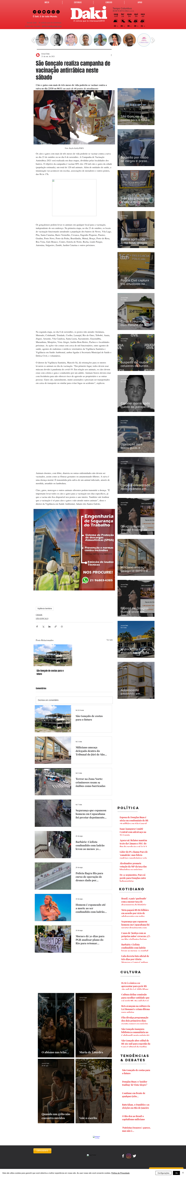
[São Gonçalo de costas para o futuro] (53, 655)
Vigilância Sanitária (44, 608)
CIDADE (39, 615)
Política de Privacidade (120, 1173)
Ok (176, 1173)
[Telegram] (34, 12)
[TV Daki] (44, 12)
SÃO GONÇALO (42, 618)
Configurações (163, 1173)
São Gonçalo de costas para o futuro (50, 672)
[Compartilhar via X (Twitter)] (43, 626)
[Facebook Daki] (39, 12)
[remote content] (74, 288)
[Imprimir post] (62, 626)
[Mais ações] (111, 55)
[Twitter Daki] (48, 12)
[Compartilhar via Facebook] (37, 626)
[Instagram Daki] (53, 12)
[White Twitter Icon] (134, 1156)
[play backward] (33, 40)
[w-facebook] (123, 1156)
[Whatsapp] (58, 12)
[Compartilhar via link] (55, 626)
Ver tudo (110, 640)
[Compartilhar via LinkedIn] (49, 626)
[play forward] (153, 40)
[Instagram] (129, 1156)
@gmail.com (55, 26)
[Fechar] (182, 1173)
